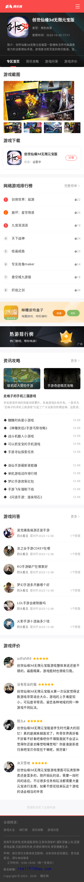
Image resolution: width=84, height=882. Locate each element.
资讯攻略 (32, 61)
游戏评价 (70, 61)
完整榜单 (70, 185)
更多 (74, 360)
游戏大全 (9, 830)
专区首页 (13, 61)
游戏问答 (51, 61)
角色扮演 (46, 28)
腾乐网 (44, 876)
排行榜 (23, 830)
